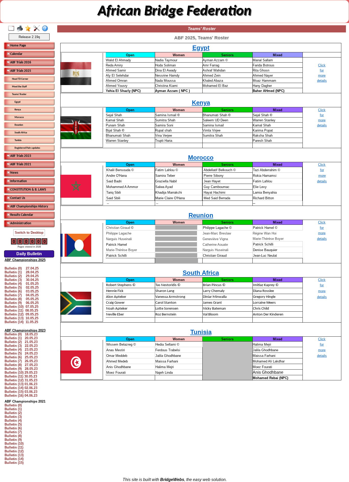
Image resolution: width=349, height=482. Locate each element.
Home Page (17, 45)
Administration (20, 223)
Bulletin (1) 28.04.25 (22, 272)
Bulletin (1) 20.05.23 (21, 338)
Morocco (19, 117)
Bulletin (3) (13, 417)
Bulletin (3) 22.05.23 (21, 346)
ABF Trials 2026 (20, 62)
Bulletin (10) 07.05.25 (21, 307)
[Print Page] (21, 28)
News (13, 172)
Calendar (15, 54)
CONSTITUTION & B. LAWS (27, 189)
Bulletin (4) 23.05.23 (21, 349)
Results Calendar (21, 215)
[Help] (46, 28)
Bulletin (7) (13, 432)
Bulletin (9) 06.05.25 (22, 303)
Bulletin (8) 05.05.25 (22, 299)
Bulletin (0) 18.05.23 (21, 334)
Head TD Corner (20, 79)
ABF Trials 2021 (20, 164)
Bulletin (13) (14, 455)
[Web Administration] (37, 28)
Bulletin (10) (14, 443)
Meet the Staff (19, 86)
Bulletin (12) (14, 451)
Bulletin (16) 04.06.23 (21, 395)
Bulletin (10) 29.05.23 (21, 372)
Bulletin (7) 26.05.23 (21, 361)
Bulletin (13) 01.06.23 (21, 384)
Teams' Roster (19, 94)
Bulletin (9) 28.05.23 (21, 369)
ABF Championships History (28, 206)
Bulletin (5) (13, 424)
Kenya (18, 109)
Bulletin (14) (14, 459)
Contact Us (17, 198)
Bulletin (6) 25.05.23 (21, 357)
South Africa (21, 132)
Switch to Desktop (29, 232)
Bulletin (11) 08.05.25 (21, 310)
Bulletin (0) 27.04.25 (22, 268)
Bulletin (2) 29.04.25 (22, 276)
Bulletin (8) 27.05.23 (21, 365)
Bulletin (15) (14, 463)
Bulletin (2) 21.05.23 (21, 342)
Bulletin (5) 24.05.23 (21, 353)
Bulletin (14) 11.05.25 (21, 322)
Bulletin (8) (13, 436)
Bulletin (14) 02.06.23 (21, 388)
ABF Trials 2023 (20, 156)
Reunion (19, 125)
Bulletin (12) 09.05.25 (21, 314)
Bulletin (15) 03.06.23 (21, 392)
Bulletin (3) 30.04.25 (22, 280)
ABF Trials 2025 (20, 71)
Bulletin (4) (13, 420)
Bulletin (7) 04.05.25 (22, 295)
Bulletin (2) (13, 413)
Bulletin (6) (13, 428)
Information (18, 181)
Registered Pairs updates (27, 148)
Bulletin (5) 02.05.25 (22, 287)
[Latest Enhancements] (29, 28)
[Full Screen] (12, 28)
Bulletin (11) (14, 447)
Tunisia (18, 140)
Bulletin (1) (13, 409)
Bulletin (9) (13, 440)
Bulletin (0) (13, 405)
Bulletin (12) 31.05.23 (21, 380)
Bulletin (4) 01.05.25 (22, 284)
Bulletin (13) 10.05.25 (21, 318)
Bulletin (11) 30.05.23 (21, 376)
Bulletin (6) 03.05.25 (22, 291)
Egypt (17, 102)
